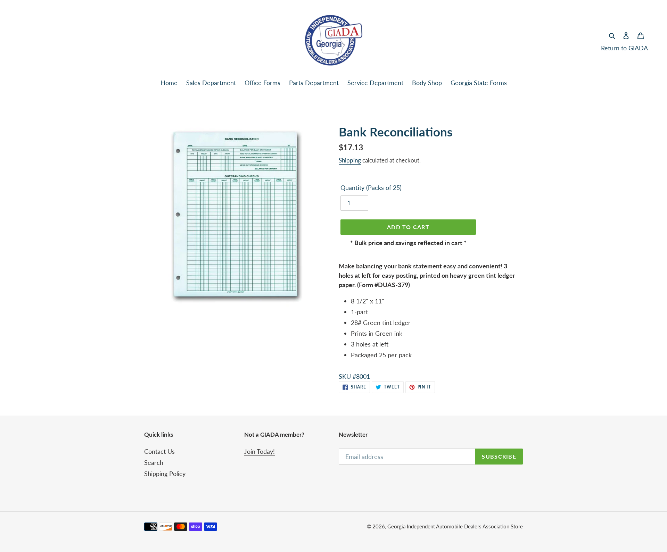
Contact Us (159, 451)
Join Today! (259, 451)
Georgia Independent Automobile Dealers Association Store (455, 526)
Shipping (350, 160)
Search (153, 462)
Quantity (371, 187)
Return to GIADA (624, 48)
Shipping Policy (165, 473)
